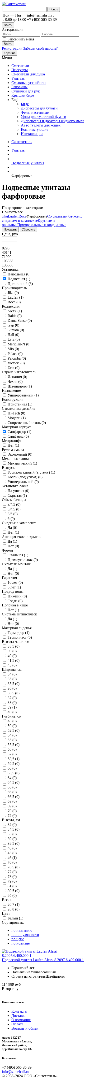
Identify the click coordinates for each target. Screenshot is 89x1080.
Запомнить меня (21, 39)
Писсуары (19, 70)
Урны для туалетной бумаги (43, 117)
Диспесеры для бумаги (39, 108)
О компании (21, 1020)
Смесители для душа (28, 74)
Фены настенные (35, 112)
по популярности (25, 935)
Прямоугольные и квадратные (41, 225)
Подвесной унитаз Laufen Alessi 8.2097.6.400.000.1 (43, 960)
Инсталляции (32, 134)
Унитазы (18, 78)
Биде (25, 104)
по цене (17, 939)
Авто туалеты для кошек (41, 125)
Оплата (17, 1024)
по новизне (20, 943)
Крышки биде (22, 95)
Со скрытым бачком (63, 216)
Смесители (20, 66)
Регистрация (12, 48)
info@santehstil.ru (15, 1072)
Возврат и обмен (24, 1028)
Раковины (19, 87)
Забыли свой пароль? (40, 48)
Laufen (13, 216)
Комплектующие (34, 129)
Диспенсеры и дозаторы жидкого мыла (52, 121)
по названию (21, 930)
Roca (22, 216)
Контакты (19, 1011)
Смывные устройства (28, 83)
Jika (5, 216)
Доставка (18, 1016)
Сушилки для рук (25, 91)
